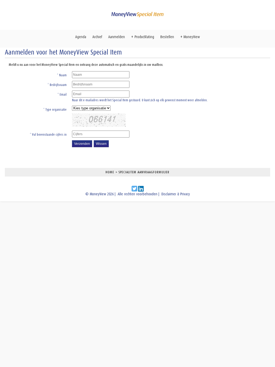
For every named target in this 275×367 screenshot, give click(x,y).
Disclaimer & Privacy (175, 194)
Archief (97, 37)
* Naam (62, 75)
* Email (62, 94)
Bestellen (167, 37)
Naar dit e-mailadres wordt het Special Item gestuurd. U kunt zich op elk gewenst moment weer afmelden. (140, 100)
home (110, 172)
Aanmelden (116, 37)
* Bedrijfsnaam (57, 85)
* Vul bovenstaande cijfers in (48, 134)
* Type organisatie (55, 109)
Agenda (80, 37)
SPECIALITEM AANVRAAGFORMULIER (143, 172)
